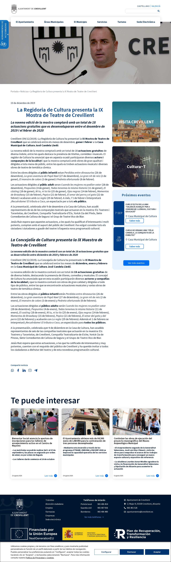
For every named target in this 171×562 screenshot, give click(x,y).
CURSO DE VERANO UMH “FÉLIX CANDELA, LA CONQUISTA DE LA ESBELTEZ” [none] (140, 232)
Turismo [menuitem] (121, 21)
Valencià (155, 6)
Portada (15, 91)
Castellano (143, 6)
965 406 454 (103, 504)
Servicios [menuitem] (102, 21)
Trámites (50, 500)
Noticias (24, 91)
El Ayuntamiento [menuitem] (25, 21)
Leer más (48, 475)
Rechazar (131, 552)
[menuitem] (54, 500)
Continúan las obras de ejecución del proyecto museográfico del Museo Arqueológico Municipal (133, 441)
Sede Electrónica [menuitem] (146, 21)
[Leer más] (55, 475)
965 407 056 (103, 507)
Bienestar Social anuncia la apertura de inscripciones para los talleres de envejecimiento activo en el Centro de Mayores (32, 442)
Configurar (106, 552)
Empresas (50, 515)
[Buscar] (158, 11)
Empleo (49, 507)
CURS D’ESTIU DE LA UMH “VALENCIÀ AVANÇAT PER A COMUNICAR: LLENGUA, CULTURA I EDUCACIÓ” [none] (141, 208)
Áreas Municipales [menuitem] (53, 21)
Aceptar (157, 552)
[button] (12, 370)
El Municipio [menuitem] (80, 21)
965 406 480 (103, 511)
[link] (28, 9)
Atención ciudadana (54, 504)
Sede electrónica (53, 519)
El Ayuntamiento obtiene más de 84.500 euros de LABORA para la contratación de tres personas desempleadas (84, 441)
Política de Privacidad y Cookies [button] (40, 558)
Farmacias (50, 511)
